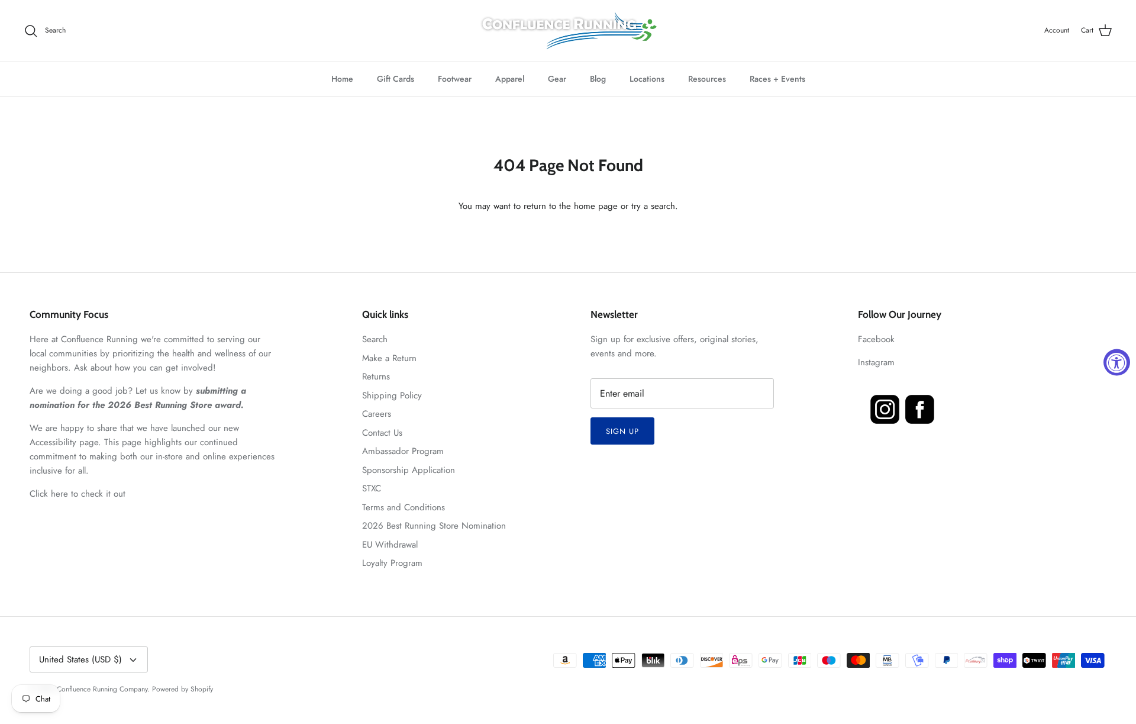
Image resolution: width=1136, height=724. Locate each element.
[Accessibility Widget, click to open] (1116, 362)
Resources (707, 79)
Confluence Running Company (102, 689)
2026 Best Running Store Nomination (434, 525)
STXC (371, 488)
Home (342, 79)
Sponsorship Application (408, 470)
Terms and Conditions (403, 507)
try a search (653, 206)
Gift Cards (395, 79)
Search (375, 339)
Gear (557, 79)
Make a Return (389, 358)
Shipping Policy (392, 395)
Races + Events (777, 79)
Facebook (876, 339)
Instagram (876, 362)
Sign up (622, 431)
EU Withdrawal (390, 544)
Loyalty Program (392, 562)
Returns (376, 376)
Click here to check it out (77, 493)
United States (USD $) (80, 659)
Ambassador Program (403, 451)
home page (596, 206)
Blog (598, 79)
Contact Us (382, 432)
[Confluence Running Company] (568, 31)
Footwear (455, 79)
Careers (376, 413)
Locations (647, 79)
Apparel (509, 79)
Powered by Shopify (182, 689)
